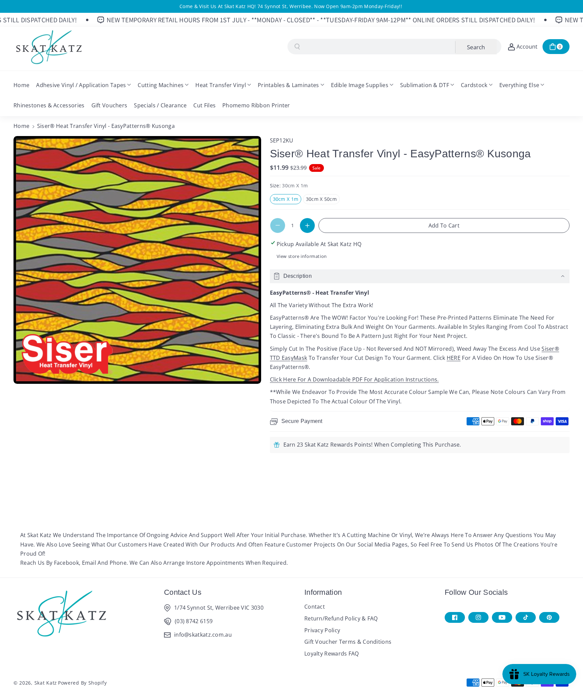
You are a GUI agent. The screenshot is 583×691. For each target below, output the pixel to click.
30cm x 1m (287, 199)
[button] (556, 46)
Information (323, 592)
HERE (454, 358)
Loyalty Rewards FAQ (331, 653)
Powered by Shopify (82, 683)
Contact (314, 606)
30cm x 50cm (323, 199)
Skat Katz (45, 683)
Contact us (182, 592)
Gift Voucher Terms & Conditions (347, 641)
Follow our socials (476, 592)
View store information (302, 256)
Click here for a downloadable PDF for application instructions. (354, 379)
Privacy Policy (322, 630)
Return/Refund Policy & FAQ (341, 618)
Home (21, 126)
